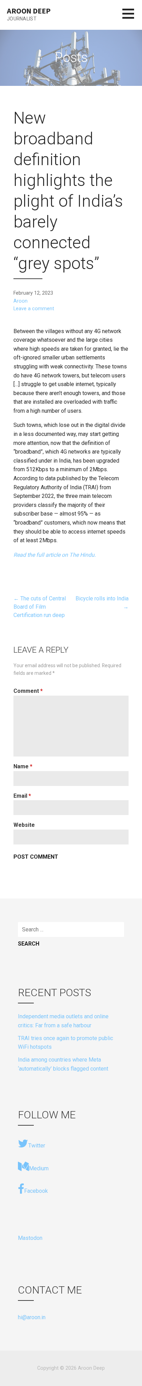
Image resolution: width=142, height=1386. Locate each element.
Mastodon (30, 1238)
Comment (28, 691)
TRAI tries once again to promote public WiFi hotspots (65, 1042)
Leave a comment (33, 309)
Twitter (36, 1145)
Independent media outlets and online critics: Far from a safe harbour (63, 1021)
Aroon (20, 301)
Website (24, 825)
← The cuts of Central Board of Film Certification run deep (39, 606)
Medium (39, 1168)
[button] (132, 17)
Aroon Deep (28, 11)
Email (22, 796)
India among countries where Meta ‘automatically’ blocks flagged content (63, 1064)
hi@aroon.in (31, 1317)
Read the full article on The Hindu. (54, 555)
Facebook (36, 1191)
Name (22, 766)
